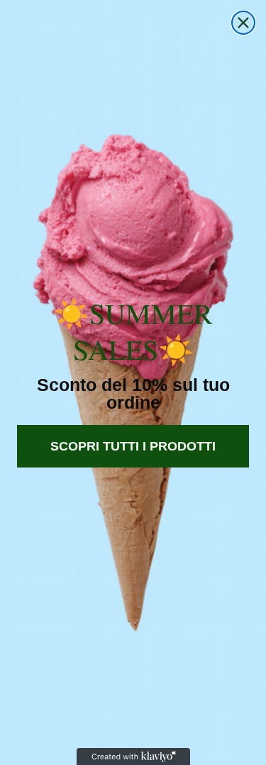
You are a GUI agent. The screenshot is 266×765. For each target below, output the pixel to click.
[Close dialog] (243, 22)
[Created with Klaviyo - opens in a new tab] (133, 756)
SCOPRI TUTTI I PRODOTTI (133, 446)
